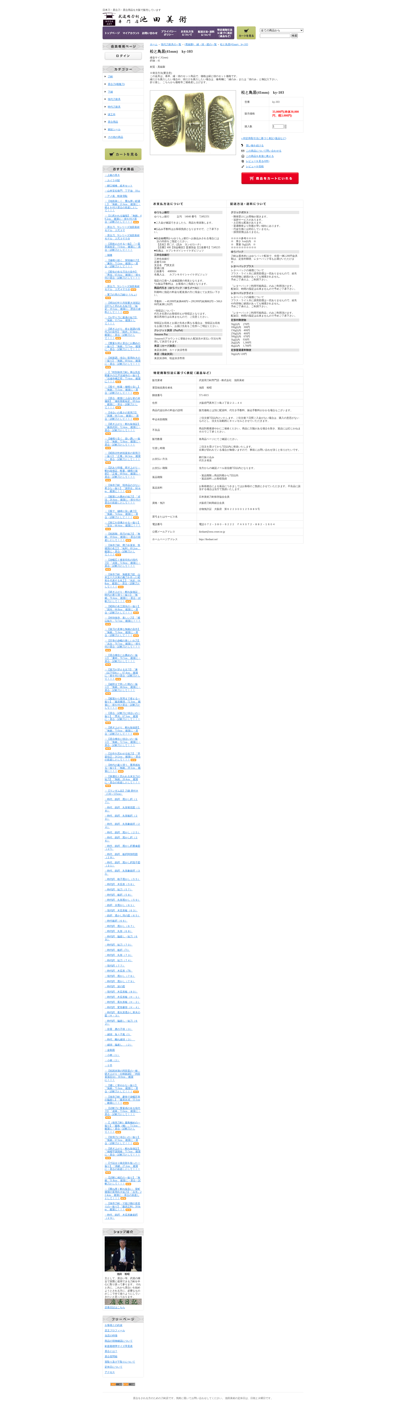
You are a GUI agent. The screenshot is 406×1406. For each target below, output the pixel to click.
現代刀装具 (114, 99)
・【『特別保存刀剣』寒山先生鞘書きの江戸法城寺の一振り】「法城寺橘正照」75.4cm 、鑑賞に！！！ (123, 377)
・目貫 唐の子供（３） (119, 1029)
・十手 (108, 1065)
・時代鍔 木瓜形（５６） (120, 884)
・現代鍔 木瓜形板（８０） (121, 991)
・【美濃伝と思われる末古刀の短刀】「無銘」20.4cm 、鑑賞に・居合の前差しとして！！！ (122, 779)
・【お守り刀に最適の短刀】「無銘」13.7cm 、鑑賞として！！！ (121, 320)
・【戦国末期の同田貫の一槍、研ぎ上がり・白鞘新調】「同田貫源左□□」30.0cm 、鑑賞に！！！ (122, 1075)
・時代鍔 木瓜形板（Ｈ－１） (122, 996)
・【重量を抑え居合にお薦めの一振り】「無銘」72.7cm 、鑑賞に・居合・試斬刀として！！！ (123, 346)
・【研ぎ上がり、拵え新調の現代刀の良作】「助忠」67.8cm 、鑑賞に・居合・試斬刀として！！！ (123, 333)
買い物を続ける (255, 145)
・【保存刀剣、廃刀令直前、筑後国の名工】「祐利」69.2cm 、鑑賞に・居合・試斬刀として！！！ (123, 550)
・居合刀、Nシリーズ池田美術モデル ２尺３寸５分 (122, 237)
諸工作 (111, 114)
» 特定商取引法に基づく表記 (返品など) (263, 138)
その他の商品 (115, 137)
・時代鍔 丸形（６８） (119, 931)
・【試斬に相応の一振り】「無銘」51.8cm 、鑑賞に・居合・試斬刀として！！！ (123, 1180)
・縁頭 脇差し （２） (119, 1044)
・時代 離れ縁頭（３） (120, 1039)
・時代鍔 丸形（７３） (119, 955)
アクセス (110, 1372)
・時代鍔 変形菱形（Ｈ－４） (122, 1007)
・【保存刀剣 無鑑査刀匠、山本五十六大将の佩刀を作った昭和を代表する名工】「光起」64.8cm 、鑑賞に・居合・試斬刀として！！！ (123, 580)
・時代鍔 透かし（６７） (120, 926)
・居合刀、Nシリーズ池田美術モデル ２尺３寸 (122, 229)
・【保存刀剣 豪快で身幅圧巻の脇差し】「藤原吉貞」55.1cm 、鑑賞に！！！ (122, 1099)
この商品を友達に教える (260, 156)
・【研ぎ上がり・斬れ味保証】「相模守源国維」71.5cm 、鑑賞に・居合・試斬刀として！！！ (123, 1151)
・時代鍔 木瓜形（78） (119, 970)
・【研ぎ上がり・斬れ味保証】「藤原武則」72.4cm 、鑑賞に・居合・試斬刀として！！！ (123, 427)
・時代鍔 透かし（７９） (120, 981)
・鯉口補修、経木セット (119, 185)
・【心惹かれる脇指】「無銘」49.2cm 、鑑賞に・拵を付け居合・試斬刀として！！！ (123, 218)
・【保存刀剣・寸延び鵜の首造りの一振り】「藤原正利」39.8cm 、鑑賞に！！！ (123, 1206)
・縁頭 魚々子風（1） (118, 1034)
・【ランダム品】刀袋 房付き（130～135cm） (121, 792)
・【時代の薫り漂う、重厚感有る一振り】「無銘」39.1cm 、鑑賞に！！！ (123, 768)
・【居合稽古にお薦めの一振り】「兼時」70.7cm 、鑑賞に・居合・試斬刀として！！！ (123, 658)
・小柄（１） (112, 1055)
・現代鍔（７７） (115, 965)
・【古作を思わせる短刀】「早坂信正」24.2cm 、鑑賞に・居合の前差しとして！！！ (123, 756)
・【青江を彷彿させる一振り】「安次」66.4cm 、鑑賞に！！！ (123, 524)
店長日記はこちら (115, 1307)
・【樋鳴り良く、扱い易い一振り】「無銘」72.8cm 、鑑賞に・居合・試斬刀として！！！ (123, 441)
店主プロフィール (115, 1330)
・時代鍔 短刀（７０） (119, 944)
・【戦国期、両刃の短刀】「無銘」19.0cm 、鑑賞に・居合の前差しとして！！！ (123, 536)
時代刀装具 (114, 106)
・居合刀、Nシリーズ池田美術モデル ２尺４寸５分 (122, 288)
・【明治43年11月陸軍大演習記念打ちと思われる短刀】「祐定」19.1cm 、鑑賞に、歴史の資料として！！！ (123, 307)
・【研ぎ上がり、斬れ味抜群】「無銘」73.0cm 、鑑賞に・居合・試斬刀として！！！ (122, 730)
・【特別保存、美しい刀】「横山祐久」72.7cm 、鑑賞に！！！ (123, 619)
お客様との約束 (113, 1325)
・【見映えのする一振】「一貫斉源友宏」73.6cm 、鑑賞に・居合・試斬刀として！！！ (123, 246)
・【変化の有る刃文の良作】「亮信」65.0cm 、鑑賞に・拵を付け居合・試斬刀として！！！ (123, 274)
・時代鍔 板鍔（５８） (119, 894)
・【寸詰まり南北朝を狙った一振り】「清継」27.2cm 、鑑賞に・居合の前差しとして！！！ (122, 1166)
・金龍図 (110, 1050)
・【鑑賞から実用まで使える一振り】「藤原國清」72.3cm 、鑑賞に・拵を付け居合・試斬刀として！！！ (123, 703)
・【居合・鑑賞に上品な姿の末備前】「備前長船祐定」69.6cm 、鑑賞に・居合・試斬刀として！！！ (122, 403)
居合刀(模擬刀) (116, 84)
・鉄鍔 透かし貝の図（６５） (122, 915)
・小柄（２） (112, 1060)
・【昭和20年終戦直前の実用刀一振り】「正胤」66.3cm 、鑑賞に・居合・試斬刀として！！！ (123, 456)
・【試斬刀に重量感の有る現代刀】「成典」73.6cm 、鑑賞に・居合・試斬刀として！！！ (123, 1111)
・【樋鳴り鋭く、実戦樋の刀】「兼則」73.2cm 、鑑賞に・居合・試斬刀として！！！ (122, 263)
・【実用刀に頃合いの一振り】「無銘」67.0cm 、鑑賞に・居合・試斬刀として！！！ (122, 1140)
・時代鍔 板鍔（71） (117, 950)
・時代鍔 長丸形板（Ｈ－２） (122, 1002)
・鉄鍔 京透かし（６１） (120, 905)
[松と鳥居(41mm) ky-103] (193, 153)
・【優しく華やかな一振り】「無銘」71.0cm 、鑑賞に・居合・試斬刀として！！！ (121, 1088)
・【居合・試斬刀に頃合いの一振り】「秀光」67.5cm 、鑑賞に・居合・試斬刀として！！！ (122, 716)
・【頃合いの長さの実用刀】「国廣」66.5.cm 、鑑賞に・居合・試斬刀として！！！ (122, 415)
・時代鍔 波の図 (115, 986)
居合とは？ (111, 1351)
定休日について (113, 1366)
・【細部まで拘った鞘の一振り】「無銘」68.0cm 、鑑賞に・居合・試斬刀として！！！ (123, 687)
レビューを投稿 (255, 166)
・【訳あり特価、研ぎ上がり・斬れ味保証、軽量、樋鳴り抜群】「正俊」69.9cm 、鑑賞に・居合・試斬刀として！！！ (123, 472)
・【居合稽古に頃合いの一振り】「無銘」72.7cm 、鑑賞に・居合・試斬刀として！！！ (123, 742)
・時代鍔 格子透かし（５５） (122, 879)
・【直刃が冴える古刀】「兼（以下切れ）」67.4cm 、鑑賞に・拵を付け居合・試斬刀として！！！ (122, 674)
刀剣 (110, 76)
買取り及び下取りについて (120, 1361)
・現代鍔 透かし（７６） (120, 976)
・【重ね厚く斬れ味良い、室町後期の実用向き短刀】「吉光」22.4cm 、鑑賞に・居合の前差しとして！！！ (123, 1194)
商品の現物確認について (119, 1340)
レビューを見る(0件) (257, 161)
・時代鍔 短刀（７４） (119, 960)
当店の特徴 (111, 1335)
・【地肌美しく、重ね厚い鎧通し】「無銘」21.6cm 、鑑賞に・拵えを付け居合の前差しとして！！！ (123, 206)
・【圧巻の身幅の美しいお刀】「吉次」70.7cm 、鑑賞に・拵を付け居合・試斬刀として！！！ (123, 643)
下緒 (110, 91)
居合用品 (113, 121)
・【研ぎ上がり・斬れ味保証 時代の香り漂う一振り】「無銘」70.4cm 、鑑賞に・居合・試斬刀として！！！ (123, 596)
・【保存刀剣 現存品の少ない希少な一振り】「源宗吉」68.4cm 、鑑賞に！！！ (123, 488)
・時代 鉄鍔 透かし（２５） (122, 832)
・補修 (108, 255)
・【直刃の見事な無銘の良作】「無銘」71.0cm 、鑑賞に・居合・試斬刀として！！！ (122, 632)
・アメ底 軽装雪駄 (116, 196)
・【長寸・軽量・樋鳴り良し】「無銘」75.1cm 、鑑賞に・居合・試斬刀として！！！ (122, 389)
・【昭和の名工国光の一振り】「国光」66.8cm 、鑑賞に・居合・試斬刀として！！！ (122, 609)
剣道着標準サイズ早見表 (119, 1346)
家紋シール (114, 129)
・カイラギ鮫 (112, 180)
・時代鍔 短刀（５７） (119, 889)
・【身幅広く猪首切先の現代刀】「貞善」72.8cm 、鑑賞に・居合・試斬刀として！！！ (123, 562)
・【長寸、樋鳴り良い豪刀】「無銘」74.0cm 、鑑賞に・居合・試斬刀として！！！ (121, 514)
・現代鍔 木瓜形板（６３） (121, 910)
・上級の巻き (112, 175)
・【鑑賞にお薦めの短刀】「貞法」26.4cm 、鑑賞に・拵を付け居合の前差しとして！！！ (123, 499)
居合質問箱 (111, 1356)
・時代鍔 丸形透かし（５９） (122, 899)
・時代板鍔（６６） (116, 920)
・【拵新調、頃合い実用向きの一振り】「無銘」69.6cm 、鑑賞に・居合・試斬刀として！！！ (123, 360)
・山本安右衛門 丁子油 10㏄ (122, 190)
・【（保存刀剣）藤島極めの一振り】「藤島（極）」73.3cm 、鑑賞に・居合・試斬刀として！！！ (123, 1127)
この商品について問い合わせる (263, 150)
